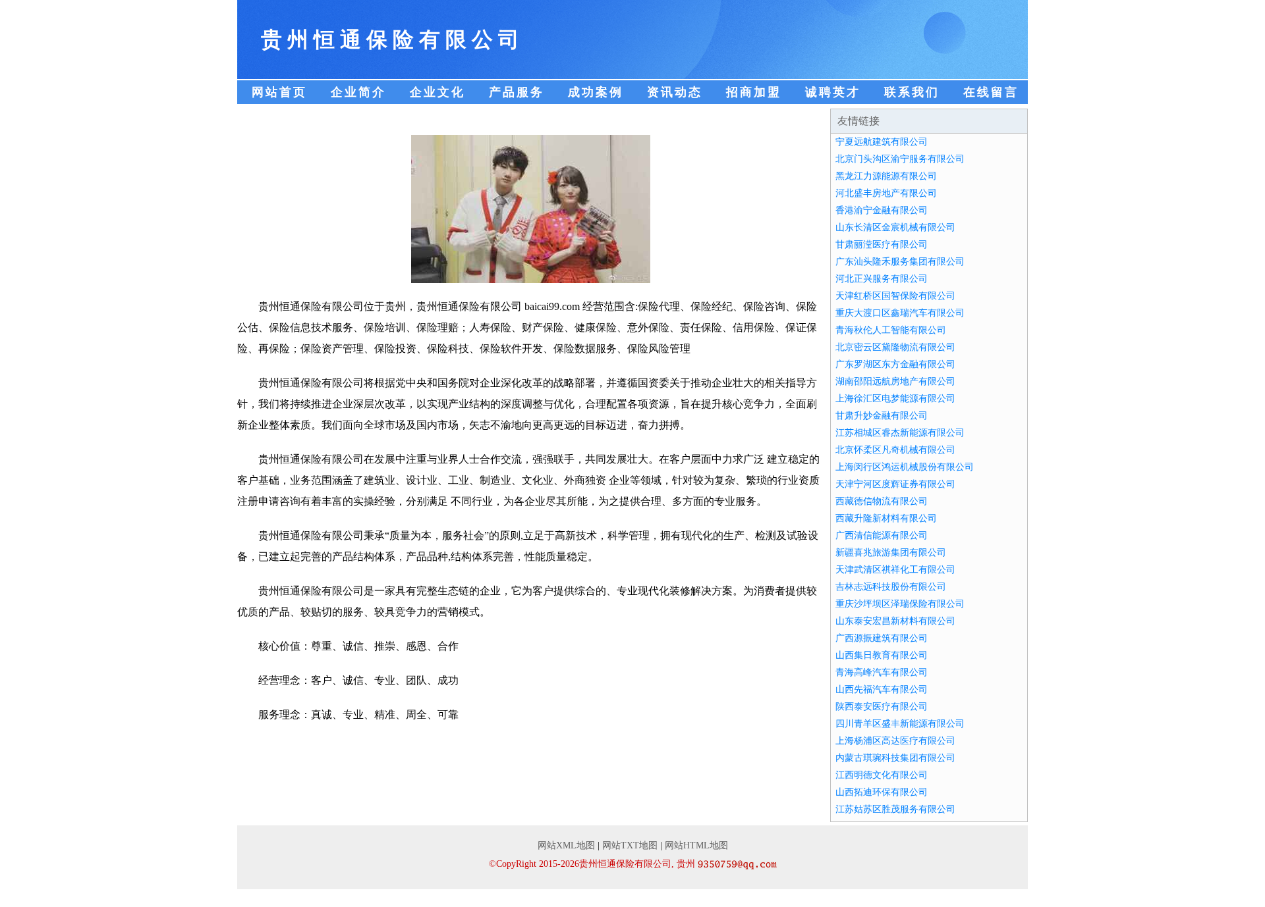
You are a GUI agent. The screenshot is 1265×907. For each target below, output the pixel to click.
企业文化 (437, 92)
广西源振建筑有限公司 (881, 638)
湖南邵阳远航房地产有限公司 (895, 381)
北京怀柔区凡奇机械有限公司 (895, 450)
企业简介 (358, 92)
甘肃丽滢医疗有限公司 (881, 244)
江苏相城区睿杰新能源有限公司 (900, 433)
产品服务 (516, 92)
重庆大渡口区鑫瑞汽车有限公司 (900, 313)
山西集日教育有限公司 (881, 655)
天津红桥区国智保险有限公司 (895, 296)
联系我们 (912, 92)
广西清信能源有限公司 (881, 535)
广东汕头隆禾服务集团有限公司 (900, 262)
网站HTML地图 (696, 845)
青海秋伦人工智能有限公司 (890, 330)
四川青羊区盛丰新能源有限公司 (900, 724)
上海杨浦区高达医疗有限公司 (895, 741)
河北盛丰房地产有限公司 (886, 193)
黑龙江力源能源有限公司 (886, 176)
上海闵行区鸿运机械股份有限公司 (904, 467)
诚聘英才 (832, 92)
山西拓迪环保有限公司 (881, 792)
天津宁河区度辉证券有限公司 (895, 484)
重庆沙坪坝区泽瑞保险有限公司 (900, 604)
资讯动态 (674, 92)
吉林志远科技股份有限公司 (890, 587)
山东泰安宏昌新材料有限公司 (895, 621)
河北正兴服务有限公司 (881, 279)
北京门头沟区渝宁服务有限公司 (900, 159)
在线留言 (991, 92)
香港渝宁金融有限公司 (881, 210)
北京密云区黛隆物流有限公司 (895, 347)
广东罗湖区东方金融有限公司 (895, 364)
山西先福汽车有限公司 (881, 689)
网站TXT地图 (630, 845)
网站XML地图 (566, 845)
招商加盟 (753, 92)
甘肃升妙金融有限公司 (881, 416)
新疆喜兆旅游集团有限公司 (890, 552)
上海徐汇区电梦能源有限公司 (895, 398)
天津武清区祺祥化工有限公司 (895, 570)
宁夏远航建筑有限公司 (881, 142)
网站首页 (279, 92)
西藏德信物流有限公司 (881, 501)
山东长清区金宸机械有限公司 (895, 227)
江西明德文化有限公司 (881, 775)
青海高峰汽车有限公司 (881, 672)
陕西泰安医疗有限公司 (881, 707)
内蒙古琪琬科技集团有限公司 (895, 758)
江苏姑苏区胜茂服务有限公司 (895, 809)
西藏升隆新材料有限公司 (886, 518)
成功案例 (595, 92)
